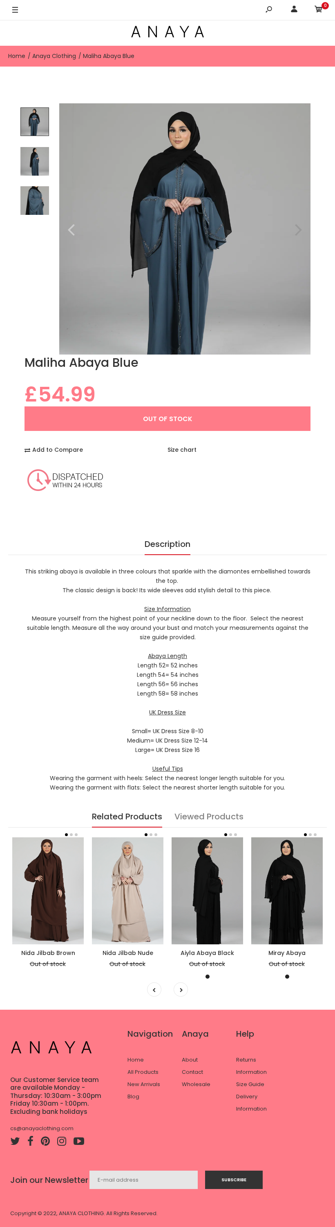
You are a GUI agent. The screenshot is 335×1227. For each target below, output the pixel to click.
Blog (133, 1096)
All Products (143, 1072)
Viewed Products (208, 816)
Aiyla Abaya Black (207, 953)
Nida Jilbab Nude (128, 953)
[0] (319, 10)
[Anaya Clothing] (167, 33)
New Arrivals (143, 1084)
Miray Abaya (287, 953)
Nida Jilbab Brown (48, 953)
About (190, 1060)
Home (135, 1060)
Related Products (127, 816)
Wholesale (196, 1084)
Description (167, 544)
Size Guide (250, 1084)
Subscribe (233, 1179)
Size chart (182, 450)
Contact (192, 1072)
